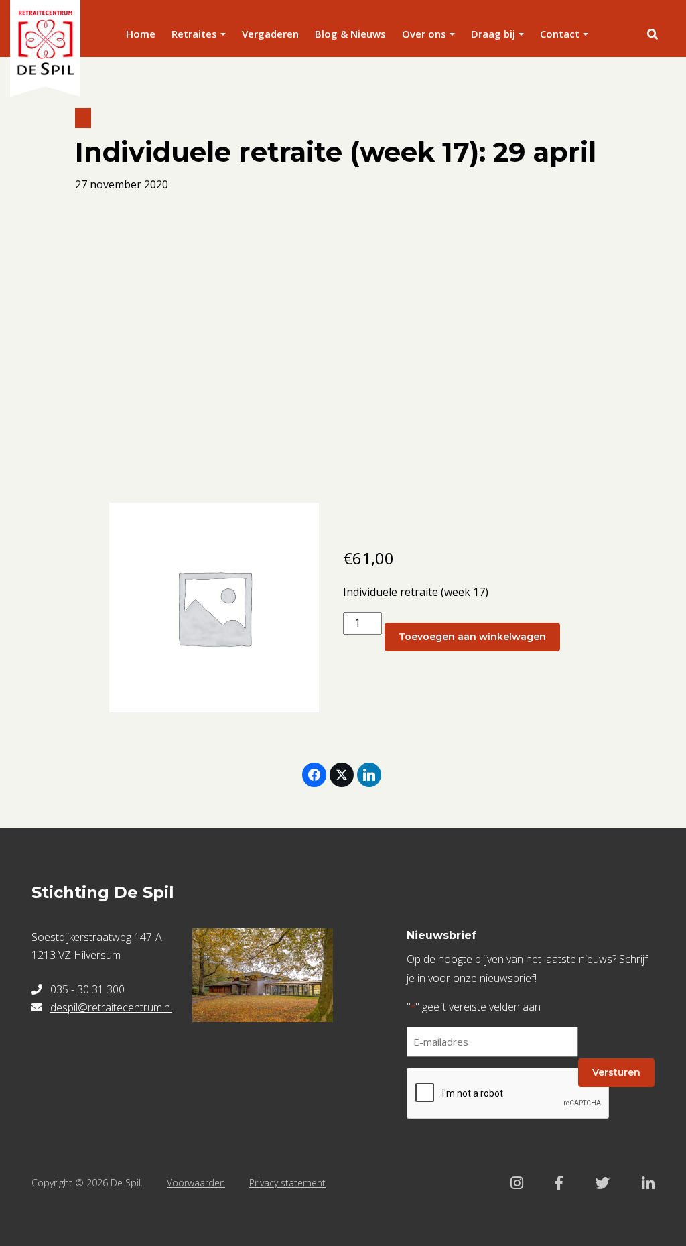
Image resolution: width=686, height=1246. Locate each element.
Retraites (194, 33)
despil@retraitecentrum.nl (111, 1007)
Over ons (424, 33)
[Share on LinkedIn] (369, 775)
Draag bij (493, 33)
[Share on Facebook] (314, 775)
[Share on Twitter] (342, 775)
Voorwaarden (196, 1182)
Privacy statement (287, 1182)
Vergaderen (270, 33)
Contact (559, 33)
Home (140, 33)
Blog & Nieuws (350, 33)
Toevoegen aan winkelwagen (472, 637)
